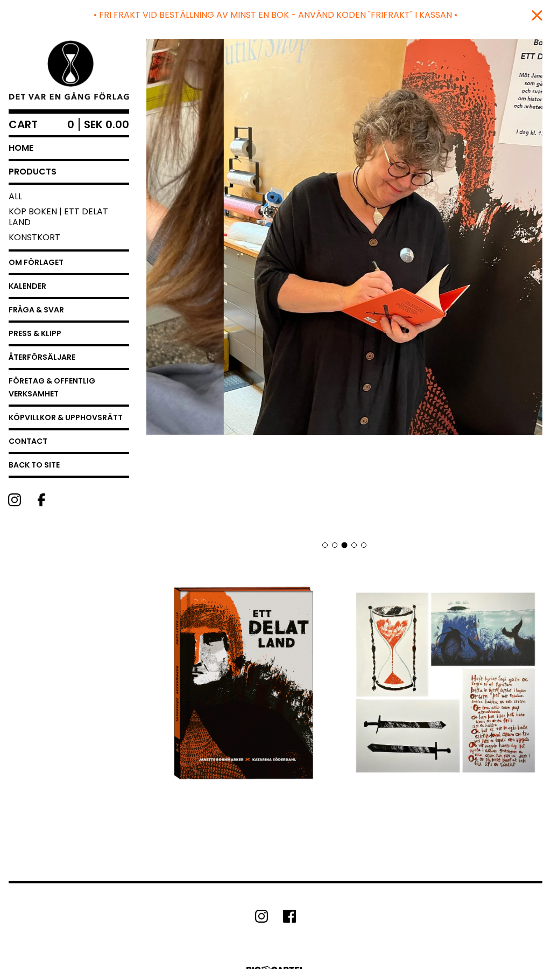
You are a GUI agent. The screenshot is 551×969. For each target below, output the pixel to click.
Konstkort (34, 237)
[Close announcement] (537, 15)
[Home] (69, 70)
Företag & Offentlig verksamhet (52, 387)
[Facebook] (41, 500)
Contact (28, 441)
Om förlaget (36, 262)
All (15, 196)
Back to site (34, 464)
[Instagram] (14, 500)
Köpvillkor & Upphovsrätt (66, 417)
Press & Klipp (35, 333)
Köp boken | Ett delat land (58, 216)
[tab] (325, 545)
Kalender (27, 286)
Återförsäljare (42, 357)
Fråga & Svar (36, 309)
